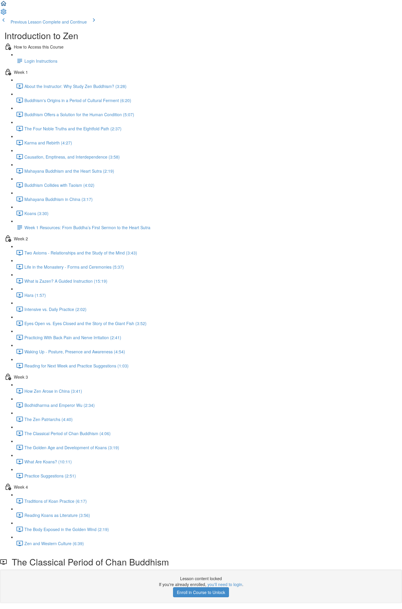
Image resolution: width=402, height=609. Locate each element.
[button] (3, 5)
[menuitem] (3, 13)
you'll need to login (224, 584)
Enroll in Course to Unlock (201, 592)
